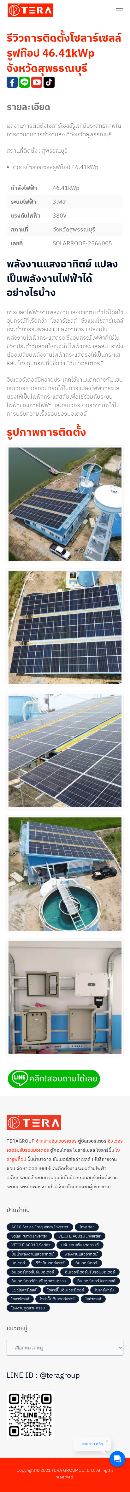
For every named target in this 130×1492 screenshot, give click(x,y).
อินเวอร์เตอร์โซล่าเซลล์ (96, 1281)
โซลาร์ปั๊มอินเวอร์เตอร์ (65, 1290)
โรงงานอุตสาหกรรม (28, 1308)
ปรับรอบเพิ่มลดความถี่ (80, 1245)
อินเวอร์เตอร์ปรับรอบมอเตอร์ (90, 1272)
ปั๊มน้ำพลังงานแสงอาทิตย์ (32, 1254)
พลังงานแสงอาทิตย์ (81, 1254)
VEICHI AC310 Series (30, 1245)
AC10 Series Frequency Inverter (39, 1227)
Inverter (87, 1227)
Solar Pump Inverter (29, 1236)
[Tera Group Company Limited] (30, 9)
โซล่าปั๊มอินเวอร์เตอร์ (57, 1299)
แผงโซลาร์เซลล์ (23, 1290)
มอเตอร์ (18, 1263)
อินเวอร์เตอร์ (86, 1263)
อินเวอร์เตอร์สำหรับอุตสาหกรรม (38, 1281)
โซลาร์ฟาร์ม (104, 1290)
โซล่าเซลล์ (93, 1299)
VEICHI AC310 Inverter (79, 1236)
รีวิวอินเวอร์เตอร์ (50, 1263)
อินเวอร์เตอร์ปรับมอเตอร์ (32, 1272)
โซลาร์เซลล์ (20, 1299)
